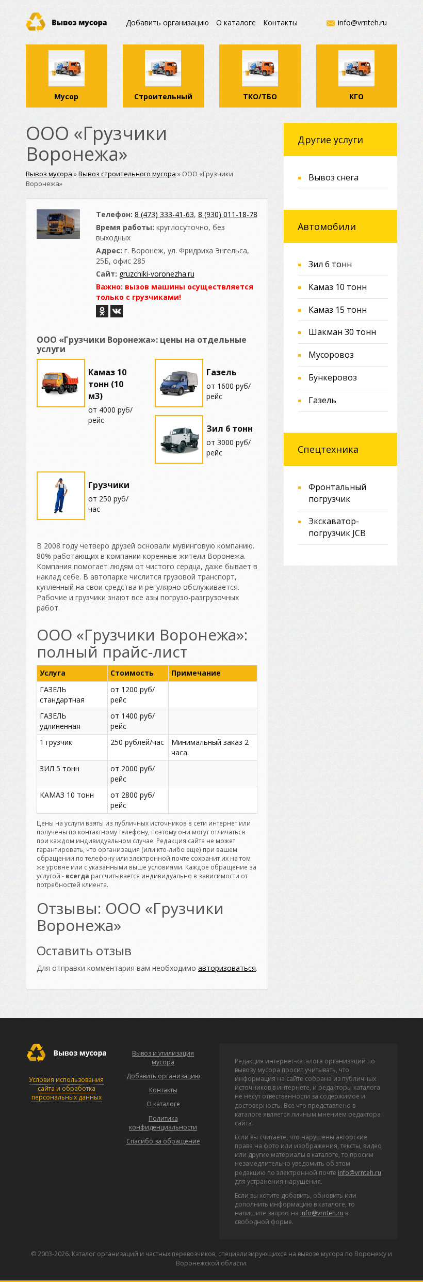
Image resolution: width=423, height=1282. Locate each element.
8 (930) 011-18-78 (227, 214)
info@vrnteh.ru (362, 22)
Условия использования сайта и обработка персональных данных (66, 1088)
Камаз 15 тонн (337, 309)
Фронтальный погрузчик (337, 493)
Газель (322, 400)
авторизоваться (227, 968)
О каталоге (236, 22)
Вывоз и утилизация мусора (163, 1057)
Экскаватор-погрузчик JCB (337, 527)
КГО (356, 96)
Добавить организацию (167, 22)
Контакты (280, 22)
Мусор (66, 96)
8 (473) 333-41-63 (164, 214)
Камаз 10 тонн (337, 287)
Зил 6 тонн (330, 264)
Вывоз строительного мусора (127, 173)
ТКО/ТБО (260, 96)
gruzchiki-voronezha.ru (156, 274)
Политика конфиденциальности (163, 1123)
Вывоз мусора (49, 173)
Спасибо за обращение (163, 1141)
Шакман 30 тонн (342, 332)
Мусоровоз (331, 354)
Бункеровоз (332, 377)
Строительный (163, 96)
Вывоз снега (333, 177)
